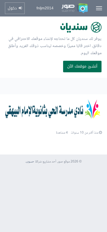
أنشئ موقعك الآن (82, 66)
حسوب (30, 162)
